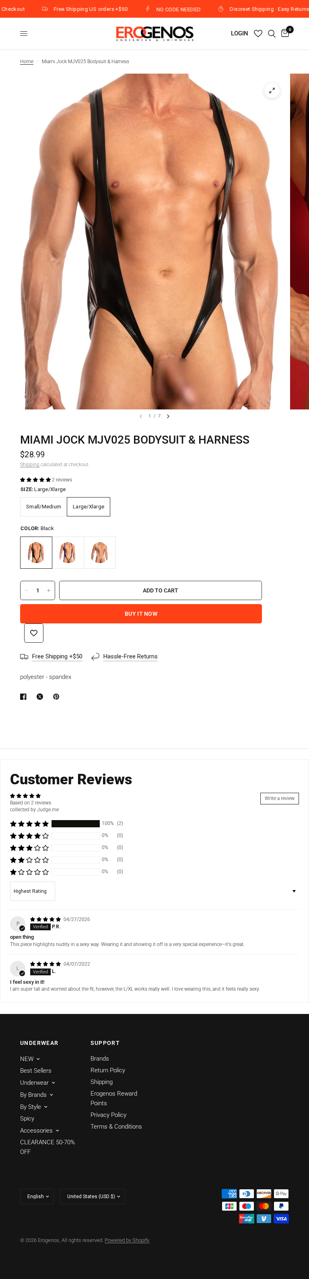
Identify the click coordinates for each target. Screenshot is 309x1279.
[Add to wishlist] (33, 633)
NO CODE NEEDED (158, 9)
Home (26, 61)
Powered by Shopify (127, 1240)
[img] (46, 919)
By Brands (33, 1094)
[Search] (271, 33)
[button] (36, 480)
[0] (283, 33)
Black (36, 553)
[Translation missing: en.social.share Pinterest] (58, 696)
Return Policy (108, 1070)
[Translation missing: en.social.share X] (41, 696)
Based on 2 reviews (30, 803)
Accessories (36, 1130)
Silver (100, 553)
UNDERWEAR (39, 1043)
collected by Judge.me (34, 809)
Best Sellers (36, 1070)
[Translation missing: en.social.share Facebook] (25, 696)
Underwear (34, 1082)
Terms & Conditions (116, 1126)
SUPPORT (105, 1043)
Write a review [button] (280, 798)
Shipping (29, 464)
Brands (100, 1058)
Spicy (27, 1118)
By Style (30, 1106)
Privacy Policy (108, 1115)
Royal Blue (68, 553)
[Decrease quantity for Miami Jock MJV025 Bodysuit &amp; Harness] (27, 590)
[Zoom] (272, 90)
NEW (26, 1059)
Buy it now (141, 614)
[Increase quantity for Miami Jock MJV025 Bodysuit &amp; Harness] (49, 590)
